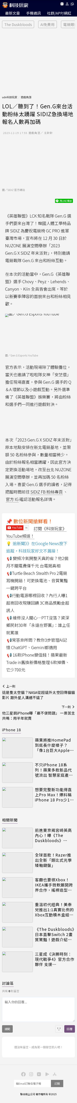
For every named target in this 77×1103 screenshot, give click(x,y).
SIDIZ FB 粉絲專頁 (46, 492)
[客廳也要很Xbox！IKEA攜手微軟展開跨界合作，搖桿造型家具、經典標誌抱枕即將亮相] (17, 887)
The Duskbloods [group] (18, 24)
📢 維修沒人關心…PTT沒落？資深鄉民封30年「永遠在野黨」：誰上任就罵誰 (38, 625)
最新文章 (12, 13)
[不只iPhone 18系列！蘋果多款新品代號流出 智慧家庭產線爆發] (17, 772)
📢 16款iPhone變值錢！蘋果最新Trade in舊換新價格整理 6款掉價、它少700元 (37, 662)
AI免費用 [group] (47, 24)
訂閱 (57, 1083)
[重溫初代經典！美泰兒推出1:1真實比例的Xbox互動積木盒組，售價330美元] (17, 912)
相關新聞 (10, 820)
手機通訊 (33, 13)
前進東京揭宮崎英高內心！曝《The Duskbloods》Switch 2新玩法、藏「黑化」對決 (54, 835)
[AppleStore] (54, 1074)
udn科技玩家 (9, 97)
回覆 (69, 1029)
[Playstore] (46, 1074)
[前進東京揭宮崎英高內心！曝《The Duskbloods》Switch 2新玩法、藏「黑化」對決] (17, 838)
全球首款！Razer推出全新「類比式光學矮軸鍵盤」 (53, 860)
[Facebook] (23, 1074)
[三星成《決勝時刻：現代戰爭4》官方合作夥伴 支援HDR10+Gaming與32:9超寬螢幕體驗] (17, 962)
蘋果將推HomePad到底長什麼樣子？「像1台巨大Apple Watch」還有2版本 (53, 745)
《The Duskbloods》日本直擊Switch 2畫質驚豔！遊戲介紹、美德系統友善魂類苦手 (54, 934)
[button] (67, 4)
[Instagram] (31, 1074)
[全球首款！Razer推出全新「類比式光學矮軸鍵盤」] (17, 862)
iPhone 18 (11, 729)
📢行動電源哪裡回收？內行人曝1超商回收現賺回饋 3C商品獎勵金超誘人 (37, 602)
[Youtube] (61, 4)
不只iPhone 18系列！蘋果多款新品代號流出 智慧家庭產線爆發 (54, 770)
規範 (7, 1029)
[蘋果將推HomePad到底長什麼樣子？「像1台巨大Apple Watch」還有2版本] (17, 747)
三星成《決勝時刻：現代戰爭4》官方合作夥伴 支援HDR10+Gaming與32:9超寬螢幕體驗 (54, 959)
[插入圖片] (59, 1029)
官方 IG (12, 499)
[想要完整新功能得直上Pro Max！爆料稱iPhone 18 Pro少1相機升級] (17, 797)
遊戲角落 (26, 97)
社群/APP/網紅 (59, 13)
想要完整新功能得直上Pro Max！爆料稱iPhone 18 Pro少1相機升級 (54, 794)
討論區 (8, 983)
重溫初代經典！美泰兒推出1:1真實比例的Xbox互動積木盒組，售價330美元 (54, 909)
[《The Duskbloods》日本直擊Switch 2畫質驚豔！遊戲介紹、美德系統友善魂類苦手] (17, 937)
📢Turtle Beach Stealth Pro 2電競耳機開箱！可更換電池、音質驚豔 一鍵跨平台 (37, 580)
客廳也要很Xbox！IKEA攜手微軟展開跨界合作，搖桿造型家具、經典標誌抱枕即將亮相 (54, 884)
